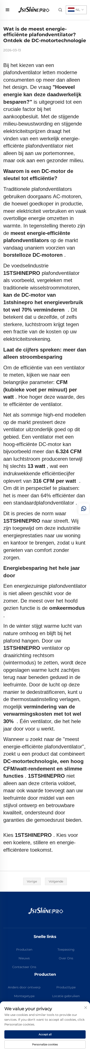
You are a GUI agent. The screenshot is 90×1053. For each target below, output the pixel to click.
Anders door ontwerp (24, 987)
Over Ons (66, 958)
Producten (24, 949)
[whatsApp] (83, 508)
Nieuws (24, 958)
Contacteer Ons (24, 967)
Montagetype (24, 996)
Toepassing (65, 949)
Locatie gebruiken (66, 996)
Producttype (66, 987)
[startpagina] (33, 9)
